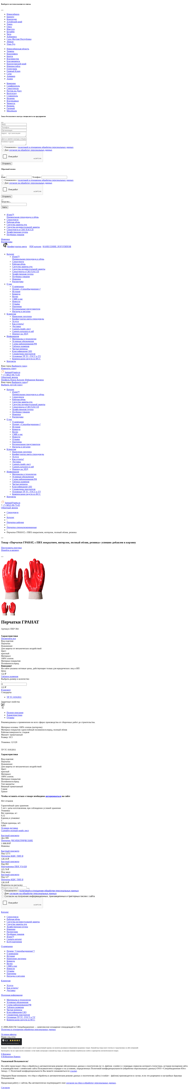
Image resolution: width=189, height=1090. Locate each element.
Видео (10, 963)
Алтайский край (14, 21)
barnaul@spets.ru (12, 372)
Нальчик (11, 98)
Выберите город (19, 366)
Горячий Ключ (13, 71)
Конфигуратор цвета (17, 246)
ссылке (73, 1071)
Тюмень (10, 51)
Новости (11, 968)
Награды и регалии (16, 976)
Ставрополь (12, 96)
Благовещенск (13, 61)
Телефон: (36, 177)
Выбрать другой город (11, 385)
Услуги (10, 985)
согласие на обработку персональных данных (30, 150)
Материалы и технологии (19, 1000)
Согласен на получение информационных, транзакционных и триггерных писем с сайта (49, 896)
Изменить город (8, 368)
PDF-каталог (35, 246)
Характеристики (14, 715)
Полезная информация (11, 995)
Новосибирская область (18, 49)
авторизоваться (53, 796)
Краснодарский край (16, 64)
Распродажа (6, 242)
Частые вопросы (14, 1010)
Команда (11, 961)
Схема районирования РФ (19, 1005)
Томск (9, 24)
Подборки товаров (15, 934)
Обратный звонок (9, 377)
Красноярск (12, 54)
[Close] (2, 10)
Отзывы (10, 717)
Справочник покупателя (18, 1015)
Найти (4, 207)
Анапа (10, 79)
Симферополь (13, 86)
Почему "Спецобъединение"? (21, 951)
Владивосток (13, 59)
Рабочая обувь (13, 919)
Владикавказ (13, 101)
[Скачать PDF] (94, 632)
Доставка (11, 990)
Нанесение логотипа (16, 958)
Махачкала (12, 111)
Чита (9, 34)
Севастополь (13, 88)
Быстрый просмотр (10, 835)
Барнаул (10, 17)
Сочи (9, 74)
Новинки (5, 239)
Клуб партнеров (14, 941)
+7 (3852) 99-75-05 (11, 375)
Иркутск (11, 29)
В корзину (6, 690)
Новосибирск (13, 14)
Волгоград (12, 93)
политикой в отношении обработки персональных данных (45, 147)
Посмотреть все (8, 638)
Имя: (3, 177)
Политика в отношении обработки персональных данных (28, 1029)
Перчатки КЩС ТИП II (12, 856)
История (11, 956)
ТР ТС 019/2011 (14, 697)
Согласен (5, 1087)
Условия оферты (8, 1034)
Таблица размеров (9, 676)
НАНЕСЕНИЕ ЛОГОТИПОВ (57, 246)
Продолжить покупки (11, 548)
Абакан (10, 41)
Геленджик (12, 69)
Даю (30, 893)
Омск (9, 26)
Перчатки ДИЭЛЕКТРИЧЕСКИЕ (17, 840)
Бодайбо (11, 31)
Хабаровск (12, 36)
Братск (10, 56)
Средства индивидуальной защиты (23, 922)
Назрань (10, 106)
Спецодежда (12, 917)
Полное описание (15, 712)
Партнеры (11, 973)
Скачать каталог (14, 939)
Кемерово (11, 83)
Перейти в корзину (10, 550)
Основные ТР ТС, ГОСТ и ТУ (21, 1017)
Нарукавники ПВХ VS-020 (14, 866)
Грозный (11, 108)
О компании (7, 946)
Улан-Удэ (11, 44)
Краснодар (12, 19)
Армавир (11, 76)
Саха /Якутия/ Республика (19, 39)
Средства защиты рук (17, 924)
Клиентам (6, 981)
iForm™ (10, 937)
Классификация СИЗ (16, 1012)
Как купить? (12, 988)
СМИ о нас (12, 966)
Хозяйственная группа (17, 927)
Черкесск (11, 103)
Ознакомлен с (41, 891)
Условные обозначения (17, 1002)
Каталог (5, 912)
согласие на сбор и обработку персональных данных (91, 1083)
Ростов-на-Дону (14, 91)
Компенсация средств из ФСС (21, 1020)
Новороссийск (13, 66)
